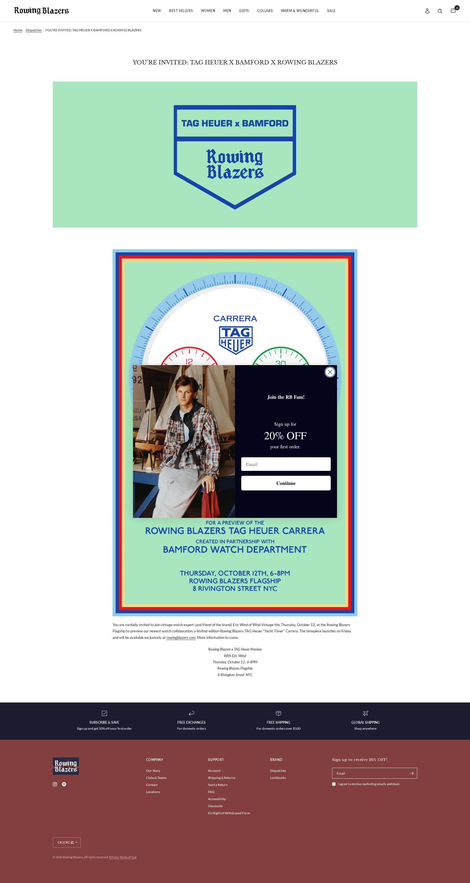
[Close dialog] (330, 372)
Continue (286, 483)
